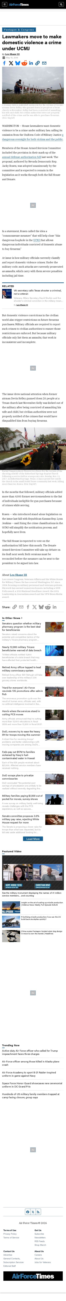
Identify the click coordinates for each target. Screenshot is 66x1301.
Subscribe (39, 1233)
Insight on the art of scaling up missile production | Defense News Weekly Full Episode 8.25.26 (42, 903)
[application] (33, 872)
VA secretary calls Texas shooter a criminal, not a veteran (37, 292)
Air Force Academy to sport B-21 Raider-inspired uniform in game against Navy (29, 1074)
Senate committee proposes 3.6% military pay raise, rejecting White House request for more (20, 819)
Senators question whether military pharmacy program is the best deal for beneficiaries (21, 627)
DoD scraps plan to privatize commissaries (18, 776)
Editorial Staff (9, 1265)
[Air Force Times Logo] (19, 4)
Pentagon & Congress (19, 29)
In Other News (11, 618)
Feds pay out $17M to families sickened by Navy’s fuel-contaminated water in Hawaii (18, 755)
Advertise (7, 1254)
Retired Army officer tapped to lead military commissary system (21, 668)
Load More (33, 839)
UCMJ (37, 240)
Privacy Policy (10, 1233)
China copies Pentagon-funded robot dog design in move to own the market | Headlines (41, 932)
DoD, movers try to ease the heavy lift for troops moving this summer (21, 733)
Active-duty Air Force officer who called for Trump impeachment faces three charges (30, 1052)
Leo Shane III (12, 54)
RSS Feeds (40, 1241)
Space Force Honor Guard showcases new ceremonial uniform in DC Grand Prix (32, 1084)
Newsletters (40, 1237)
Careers (38, 1254)
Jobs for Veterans (43, 1262)
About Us (39, 1258)
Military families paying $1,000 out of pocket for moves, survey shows (22, 797)
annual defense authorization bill (21, 157)
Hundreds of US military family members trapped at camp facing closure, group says (30, 1095)
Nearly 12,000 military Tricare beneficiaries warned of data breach (21, 648)
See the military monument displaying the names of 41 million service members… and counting (31, 894)
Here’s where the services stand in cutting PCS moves (21, 712)
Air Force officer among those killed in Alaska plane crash (30, 1063)
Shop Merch (40, 1244)
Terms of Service (11, 1237)
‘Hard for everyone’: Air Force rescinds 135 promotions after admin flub (22, 691)
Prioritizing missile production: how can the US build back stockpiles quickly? (41, 918)
